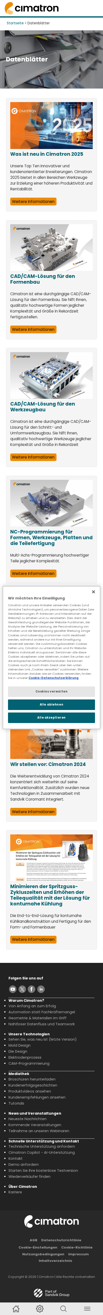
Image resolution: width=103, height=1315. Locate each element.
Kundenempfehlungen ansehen (37, 1097)
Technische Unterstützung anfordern (41, 1146)
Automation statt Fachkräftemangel (41, 1012)
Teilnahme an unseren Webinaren (38, 1130)
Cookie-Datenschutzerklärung (53, 678)
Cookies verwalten (52, 691)
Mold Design (19, 1045)
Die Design (17, 1051)
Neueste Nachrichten (27, 1118)
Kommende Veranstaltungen (34, 1124)
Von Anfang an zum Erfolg (32, 1006)
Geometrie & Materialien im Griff (37, 1018)
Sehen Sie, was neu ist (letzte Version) (42, 1039)
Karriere (15, 1192)
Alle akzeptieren (51, 718)
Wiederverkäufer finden (29, 1176)
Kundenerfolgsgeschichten (32, 1085)
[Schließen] (93, 591)
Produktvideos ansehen (29, 1091)
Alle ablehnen (51, 705)
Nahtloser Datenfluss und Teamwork (41, 1024)
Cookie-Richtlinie (76, 1247)
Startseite (15, 23)
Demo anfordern (23, 1164)
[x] (22, 989)
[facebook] (31, 989)
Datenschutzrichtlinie (61, 1240)
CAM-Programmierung (29, 1063)
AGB (33, 1240)
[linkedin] (41, 989)
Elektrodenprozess (25, 1057)
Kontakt (15, 1158)
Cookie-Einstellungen (37, 1247)
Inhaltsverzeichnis (55, 1260)
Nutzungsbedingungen (43, 1254)
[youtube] (12, 989)
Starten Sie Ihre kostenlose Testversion (43, 1170)
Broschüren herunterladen (32, 1079)
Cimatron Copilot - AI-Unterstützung (41, 1152)
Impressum (78, 1254)
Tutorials (16, 1103)
